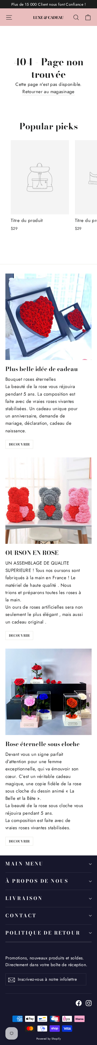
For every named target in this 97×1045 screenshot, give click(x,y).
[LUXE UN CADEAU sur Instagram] (89, 1002)
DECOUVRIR (19, 444)
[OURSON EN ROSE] (48, 500)
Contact (21, 915)
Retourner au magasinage (48, 91)
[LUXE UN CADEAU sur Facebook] (79, 1002)
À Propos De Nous (36, 881)
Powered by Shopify (48, 1039)
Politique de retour (42, 932)
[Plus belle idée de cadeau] (48, 317)
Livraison (24, 898)
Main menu (24, 863)
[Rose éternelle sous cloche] (48, 692)
